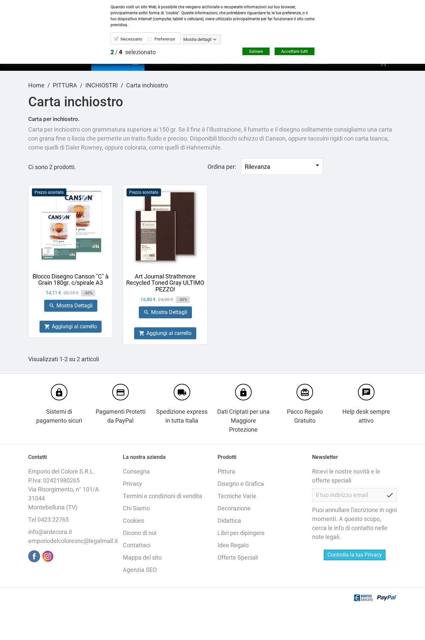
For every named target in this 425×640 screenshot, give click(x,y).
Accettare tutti (294, 51)
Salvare (256, 51)
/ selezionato (133, 52)
